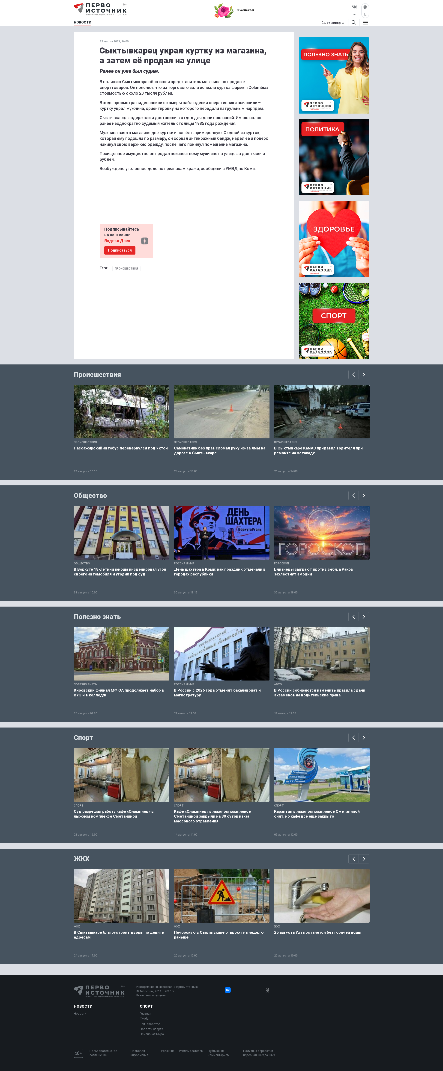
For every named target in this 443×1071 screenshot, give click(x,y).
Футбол (145, 1018)
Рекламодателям (191, 1051)
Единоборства (150, 1024)
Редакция (167, 1051)
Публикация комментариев (218, 1053)
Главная (145, 1013)
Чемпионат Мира (152, 1034)
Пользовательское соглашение (103, 1053)
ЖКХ (82, 859)
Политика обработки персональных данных (259, 1053)
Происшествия (126, 268)
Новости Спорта (151, 1029)
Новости (83, 1006)
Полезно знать (97, 617)
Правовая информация (139, 1053)
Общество (90, 495)
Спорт (83, 738)
